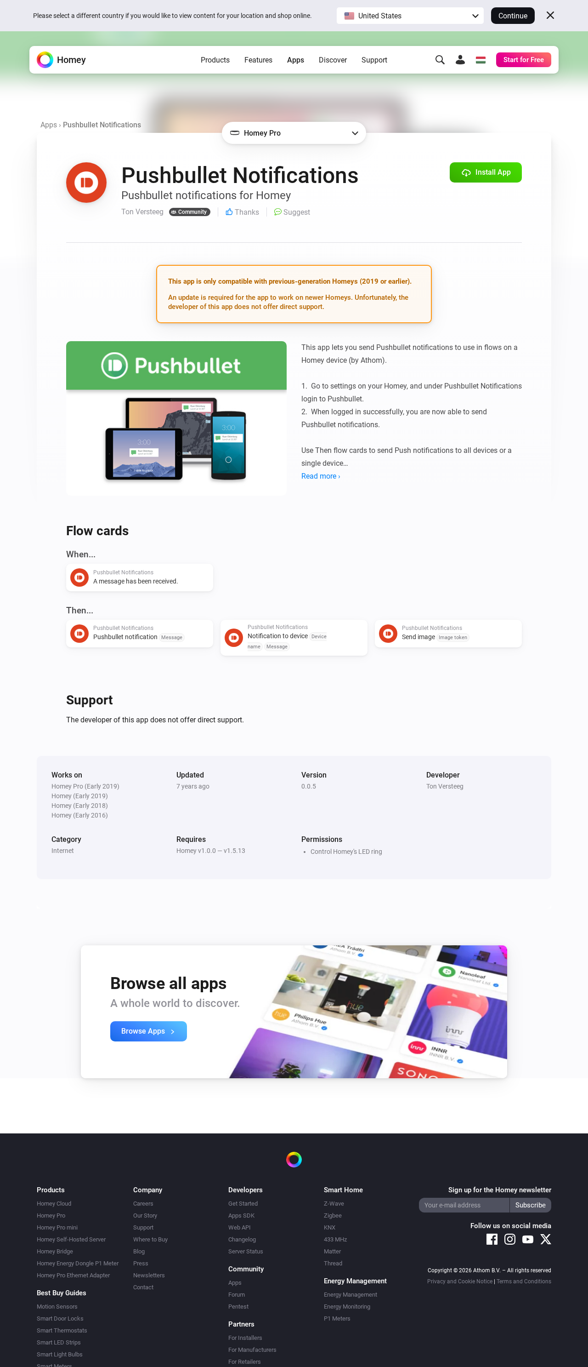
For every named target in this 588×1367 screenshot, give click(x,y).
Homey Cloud (54, 1203)
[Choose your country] (480, 59)
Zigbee (333, 1215)
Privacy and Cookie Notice (459, 1281)
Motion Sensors (57, 1306)
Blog (139, 1251)
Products (215, 60)
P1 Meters (337, 1318)
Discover (333, 60)
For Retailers (244, 1361)
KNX (329, 1227)
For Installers (245, 1337)
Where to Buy (150, 1239)
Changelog (242, 1239)
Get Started (243, 1203)
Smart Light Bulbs (60, 1354)
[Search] (440, 59)
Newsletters (149, 1275)
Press (140, 1263)
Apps (295, 60)
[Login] (460, 59)
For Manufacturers (252, 1349)
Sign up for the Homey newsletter (499, 1190)
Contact (143, 1287)
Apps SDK (241, 1215)
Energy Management (350, 1294)
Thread (333, 1263)
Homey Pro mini (57, 1227)
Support (374, 60)
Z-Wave (334, 1203)
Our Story (145, 1215)
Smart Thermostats (62, 1330)
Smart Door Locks (60, 1318)
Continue (512, 15)
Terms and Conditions (524, 1281)
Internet (62, 850)
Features (258, 60)
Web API (239, 1227)
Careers (143, 1203)
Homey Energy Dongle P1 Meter (78, 1263)
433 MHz (335, 1239)
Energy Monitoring (347, 1306)
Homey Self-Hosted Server (71, 1239)
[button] (410, 15)
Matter (332, 1251)
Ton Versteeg (445, 786)
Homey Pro (51, 1215)
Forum (236, 1294)
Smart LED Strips (59, 1342)
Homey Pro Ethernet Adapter (73, 1275)
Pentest (238, 1306)
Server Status (245, 1251)
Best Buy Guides (61, 1293)
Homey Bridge (55, 1251)
